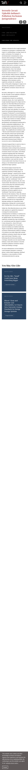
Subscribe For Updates (10, 40)
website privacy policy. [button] (12, 763)
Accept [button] (5, 767)
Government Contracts (9, 284)
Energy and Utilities (9, 315)
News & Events (6, 27)
